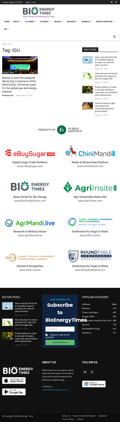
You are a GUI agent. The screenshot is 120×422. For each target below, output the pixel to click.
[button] (114, 36)
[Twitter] (116, 2)
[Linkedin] (111, 2)
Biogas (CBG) (8, 73)
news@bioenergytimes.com (55, 389)
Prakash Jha (7, 95)
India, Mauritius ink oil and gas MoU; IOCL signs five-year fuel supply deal (106, 76)
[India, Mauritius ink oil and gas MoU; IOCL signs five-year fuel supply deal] (87, 76)
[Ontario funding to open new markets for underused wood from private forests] (87, 106)
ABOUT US (49, 362)
